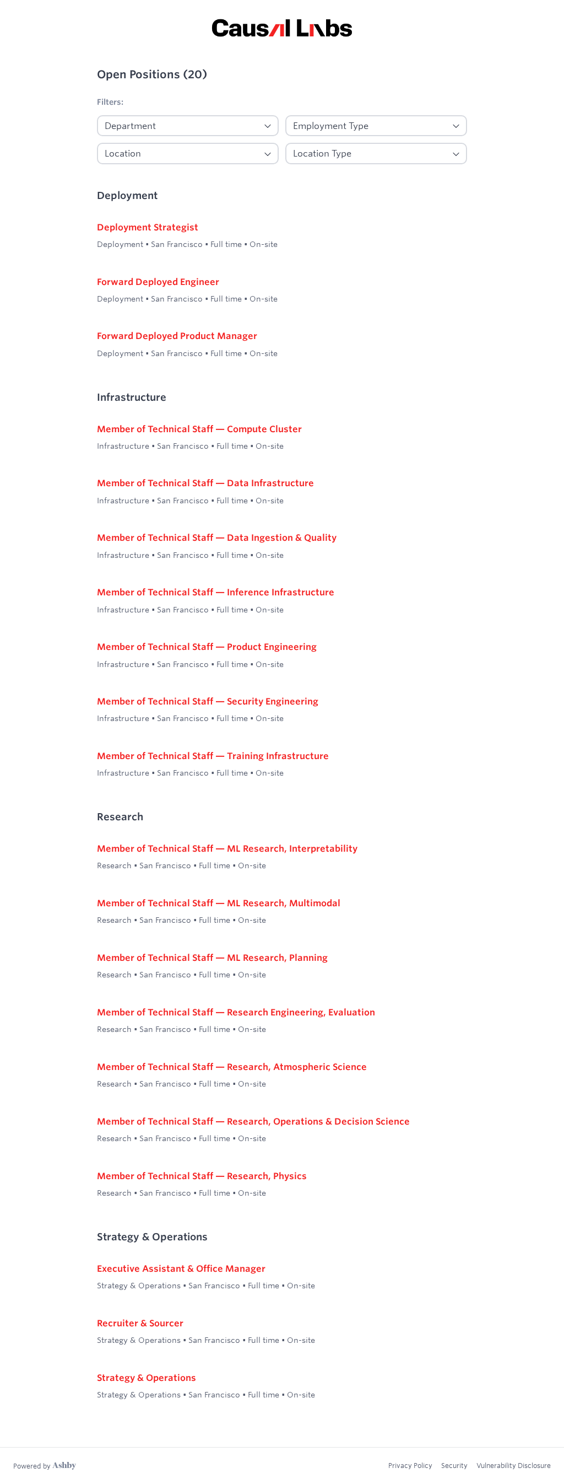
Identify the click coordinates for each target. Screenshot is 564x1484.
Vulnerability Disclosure (513, 1465)
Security (454, 1465)
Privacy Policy (410, 1465)
